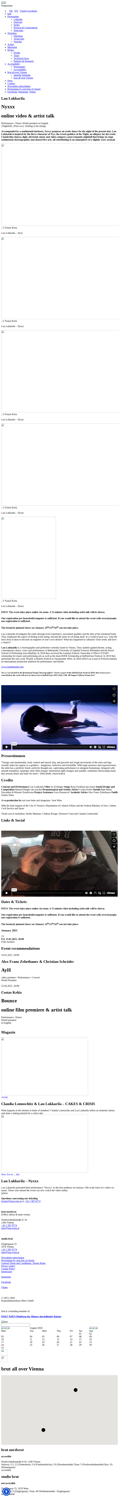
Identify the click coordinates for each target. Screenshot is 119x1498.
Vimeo (32, 91)
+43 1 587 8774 (32, 1201)
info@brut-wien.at (10, 1228)
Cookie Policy (8, 1268)
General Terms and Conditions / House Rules (23, 1263)
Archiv (4, 1097)
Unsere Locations (28, 11)
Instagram (23, 91)
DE (11, 11)
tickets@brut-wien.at (11, 1201)
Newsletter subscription (12, 1257)
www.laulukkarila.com (12, 666)
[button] (76, 1390)
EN (16, 11)
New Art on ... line (10, 1174)
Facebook (12, 91)
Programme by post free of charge (17, 1260)
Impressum (6, 1271)
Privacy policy (8, 1266)
